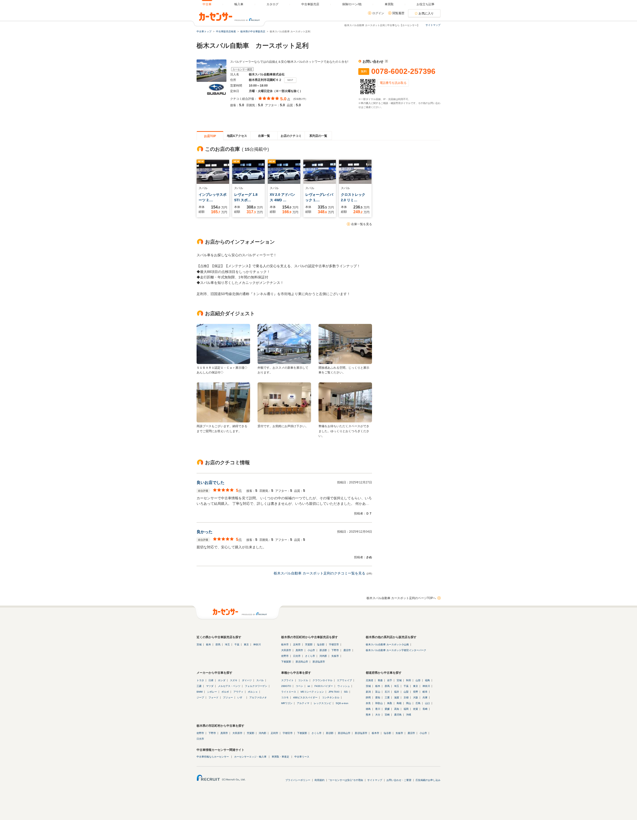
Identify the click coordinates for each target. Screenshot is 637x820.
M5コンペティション (312, 691)
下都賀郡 (286, 661)
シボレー (212, 691)
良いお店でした (210, 482)
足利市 (297, 644)
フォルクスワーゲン (256, 686)
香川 (377, 709)
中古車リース (301, 756)
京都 (406, 697)
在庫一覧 (264, 136)
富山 (377, 691)
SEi (346, 691)
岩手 (389, 680)
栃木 (208, 644)
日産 (211, 680)
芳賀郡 (309, 644)
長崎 (425, 709)
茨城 (199, 644)
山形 (418, 680)
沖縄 (408, 714)
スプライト (287, 680)
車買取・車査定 (280, 756)
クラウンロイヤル (322, 680)
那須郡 (323, 650)
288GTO (286, 686)
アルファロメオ (258, 697)
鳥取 (389, 703)
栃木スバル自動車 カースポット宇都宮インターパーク (396, 650)
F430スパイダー (324, 686)
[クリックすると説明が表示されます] (385, 61)
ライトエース (288, 691)
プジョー (228, 697)
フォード (213, 697)
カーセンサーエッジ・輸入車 (250, 756)
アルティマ (303, 703)
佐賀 (415, 709)
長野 (415, 691)
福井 (396, 691)
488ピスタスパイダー (305, 697)
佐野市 (285, 656)
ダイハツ (247, 680)
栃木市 (285, 644)
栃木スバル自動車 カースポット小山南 (387, 644)
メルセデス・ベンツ (229, 686)
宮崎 (387, 714)
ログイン (378, 13)
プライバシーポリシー (297, 780)
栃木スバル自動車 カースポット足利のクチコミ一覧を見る (319, 573)
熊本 (368, 714)
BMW (200, 691)
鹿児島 (398, 714)
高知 (396, 709)
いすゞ (241, 697)
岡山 (408, 703)
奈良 (368, 703)
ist (309, 686)
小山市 (311, 650)
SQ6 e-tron (342, 703)
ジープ (200, 697)
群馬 (217, 644)
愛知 (377, 697)
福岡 (406, 709)
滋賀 (396, 697)
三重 (387, 697)
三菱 (199, 686)
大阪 (415, 697)
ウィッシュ (343, 686)
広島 (418, 703)
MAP (290, 80)
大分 (377, 714)
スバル (260, 680)
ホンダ (221, 680)
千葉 (236, 644)
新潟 (368, 691)
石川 (387, 691)
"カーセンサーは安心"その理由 (346, 780)
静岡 (368, 697)
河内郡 (323, 656)
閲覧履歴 (398, 13)
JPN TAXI (333, 691)
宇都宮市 (334, 644)
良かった (204, 532)
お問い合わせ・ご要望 (398, 780)
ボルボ (225, 691)
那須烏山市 (302, 661)
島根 (399, 703)
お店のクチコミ (291, 136)
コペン (299, 686)
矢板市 (335, 656)
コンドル (303, 680)
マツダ (209, 686)
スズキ (233, 680)
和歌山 (379, 703)
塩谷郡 (320, 644)
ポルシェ (253, 691)
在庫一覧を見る (361, 224)
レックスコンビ (322, 703)
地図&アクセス (237, 136)
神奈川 (257, 644)
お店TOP (210, 136)
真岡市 (299, 650)
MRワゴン (286, 703)
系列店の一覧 (318, 136)
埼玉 (227, 644)
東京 (246, 644)
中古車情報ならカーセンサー (213, 756)
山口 (427, 703)
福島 (427, 680)
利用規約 (319, 780)
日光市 (297, 656)
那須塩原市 (319, 661)
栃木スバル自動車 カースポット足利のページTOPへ (401, 598)
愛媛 (387, 709)
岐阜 (425, 691)
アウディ (238, 691)
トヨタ (200, 680)
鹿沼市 (347, 650)
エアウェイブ (344, 680)
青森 (380, 680)
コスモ (285, 697)
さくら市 (310, 656)
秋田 (408, 680)
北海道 (369, 680)
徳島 (368, 709)
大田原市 (286, 650)
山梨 (406, 691)
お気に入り (426, 13)
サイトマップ (432, 25)
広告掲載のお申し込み (428, 780)
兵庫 (425, 697)
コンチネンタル (330, 697)
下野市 (335, 650)
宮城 (399, 680)
